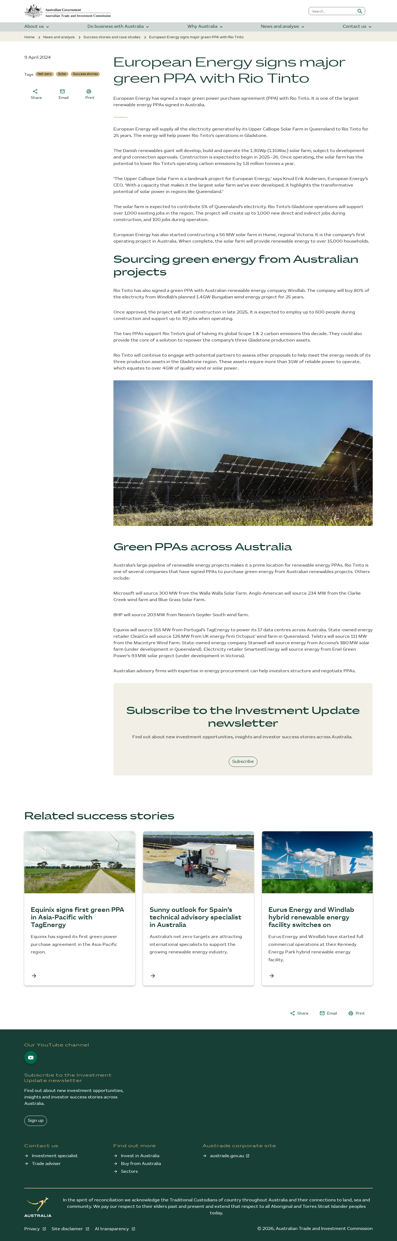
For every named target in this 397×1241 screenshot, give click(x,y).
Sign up (35, 1120)
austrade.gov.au (227, 1156)
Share (36, 94)
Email (63, 94)
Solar (62, 74)
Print (90, 94)
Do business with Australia (119, 27)
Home (29, 37)
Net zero (45, 74)
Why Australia (205, 27)
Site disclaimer (68, 1229)
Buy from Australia (141, 1163)
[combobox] (332, 11)
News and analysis (283, 27)
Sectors (129, 1171)
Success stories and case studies (111, 37)
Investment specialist (55, 1156)
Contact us (358, 27)
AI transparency (112, 1229)
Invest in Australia (140, 1156)
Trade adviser (46, 1163)
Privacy (32, 1229)
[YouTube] (30, 1057)
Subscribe (243, 761)
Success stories (85, 74)
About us (37, 27)
